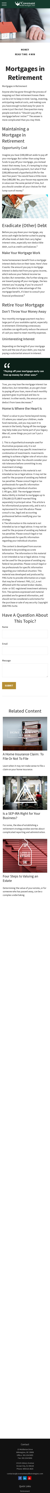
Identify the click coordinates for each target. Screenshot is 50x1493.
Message (6, 660)
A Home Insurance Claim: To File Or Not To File (23, 756)
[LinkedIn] (25, 1478)
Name (5, 626)
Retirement (25, 1491)
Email (5, 643)
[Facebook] (20, 1478)
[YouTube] (29, 1478)
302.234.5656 (27, 1458)
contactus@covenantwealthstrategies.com (25, 1473)
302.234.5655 (28, 1455)
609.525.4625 (28, 1469)
